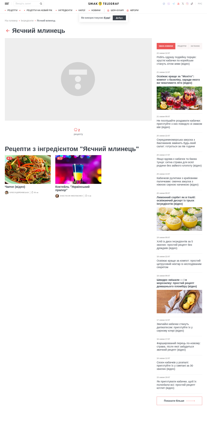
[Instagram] (187, 3)
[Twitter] (183, 4)
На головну (11, 20)
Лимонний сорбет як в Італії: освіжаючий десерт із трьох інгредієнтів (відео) (176, 200)
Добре (119, 18)
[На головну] (103, 3)
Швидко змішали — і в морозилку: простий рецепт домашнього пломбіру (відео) (177, 283)
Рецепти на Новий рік (39, 10)
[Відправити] (41, 3)
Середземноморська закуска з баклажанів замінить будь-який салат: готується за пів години (176, 143)
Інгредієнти (65, 10)
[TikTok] (191, 3)
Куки (107, 17)
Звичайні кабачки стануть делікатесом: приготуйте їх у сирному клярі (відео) (175, 327)
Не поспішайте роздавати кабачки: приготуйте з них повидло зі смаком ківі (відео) (179, 124)
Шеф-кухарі (117, 10)
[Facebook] (164, 3)
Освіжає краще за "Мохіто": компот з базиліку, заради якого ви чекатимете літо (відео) (178, 79)
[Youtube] (178, 3)
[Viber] (168, 4)
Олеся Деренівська (19, 192)
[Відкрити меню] (7, 3)
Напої (81, 10)
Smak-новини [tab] (166, 46)
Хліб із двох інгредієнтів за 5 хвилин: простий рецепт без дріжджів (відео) (175, 244)
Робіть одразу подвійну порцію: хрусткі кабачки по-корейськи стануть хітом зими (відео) (176, 60)
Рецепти (12, 10)
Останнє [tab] (195, 46)
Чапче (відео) (15, 186)
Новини (95, 10)
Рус (200, 3)
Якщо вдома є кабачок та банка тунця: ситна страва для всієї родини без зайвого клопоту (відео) (179, 162)
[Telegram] (173, 3)
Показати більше (174, 400)
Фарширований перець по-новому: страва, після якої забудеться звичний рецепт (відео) (178, 346)
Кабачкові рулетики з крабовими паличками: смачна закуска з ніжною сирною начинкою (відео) (178, 181)
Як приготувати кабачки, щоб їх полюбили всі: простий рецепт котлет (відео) (176, 385)
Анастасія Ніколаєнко (71, 196)
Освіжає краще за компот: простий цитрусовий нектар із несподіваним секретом (179, 264)
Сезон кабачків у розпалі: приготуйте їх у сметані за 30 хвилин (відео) (175, 365)
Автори (134, 10)
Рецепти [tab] (182, 46)
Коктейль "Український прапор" (72, 188)
